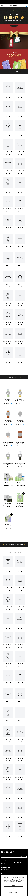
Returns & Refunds (5, 869)
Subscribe (22, 856)
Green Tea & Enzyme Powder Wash (8, 401)
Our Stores (16, 867)
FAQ (2, 865)
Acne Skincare (17, 552)
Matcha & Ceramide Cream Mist (20, 464)
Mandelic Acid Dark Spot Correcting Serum (8, 443)
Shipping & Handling (5, 867)
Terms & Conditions (18, 863)
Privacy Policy (18, 881)
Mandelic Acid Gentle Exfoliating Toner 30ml (20, 422)
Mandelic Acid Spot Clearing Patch (20, 443)
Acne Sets (9, 552)
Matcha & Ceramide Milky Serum (8, 464)
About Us (3, 863)
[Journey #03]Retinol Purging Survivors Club (8, 485)
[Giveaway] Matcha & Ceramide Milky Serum (8, 526)
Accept (13, 885)
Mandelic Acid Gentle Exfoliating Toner (8, 422)
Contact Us (16, 869)
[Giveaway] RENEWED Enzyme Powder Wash (20, 506)
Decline (13, 888)
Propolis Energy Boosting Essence (20, 401)
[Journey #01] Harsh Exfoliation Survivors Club (20, 485)
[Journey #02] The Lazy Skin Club (8, 506)
